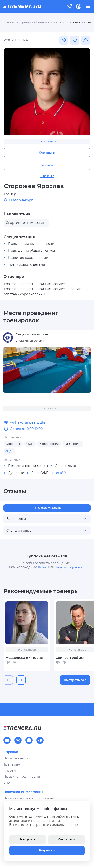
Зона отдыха (65, 466)
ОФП (30, 443)
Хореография (49, 443)
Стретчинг (13, 443)
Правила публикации (21, 776)
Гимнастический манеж (28, 466)
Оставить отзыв (49, 508)
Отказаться (66, 839)
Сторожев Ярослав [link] (77, 22)
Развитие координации (28, 258)
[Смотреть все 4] (47, 370)
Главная (9, 22)
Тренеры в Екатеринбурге (39, 22)
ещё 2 (61, 473)
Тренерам (11, 764)
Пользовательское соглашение (30, 798)
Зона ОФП (40, 473)
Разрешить (47, 850)
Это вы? (47, 176)
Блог (7, 782)
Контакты (47, 152)
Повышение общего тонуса (31, 251)
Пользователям (16, 758)
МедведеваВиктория (24, 658)
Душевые (16, 473)
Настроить (27, 839)
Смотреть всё (75, 680)
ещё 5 (9, 451)
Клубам (9, 770)
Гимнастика (73, 443)
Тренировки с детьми (26, 264)
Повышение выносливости (31, 244)
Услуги (47, 165)
